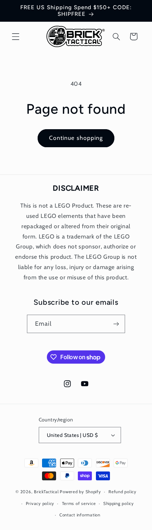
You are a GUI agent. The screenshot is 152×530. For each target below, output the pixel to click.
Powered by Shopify (80, 491)
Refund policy (122, 491)
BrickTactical (46, 491)
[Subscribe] (116, 324)
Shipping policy (118, 503)
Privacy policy (40, 503)
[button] (15, 36)
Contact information (79, 514)
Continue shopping (76, 137)
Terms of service (79, 503)
